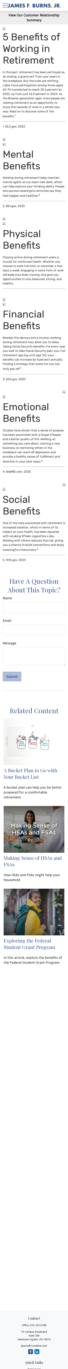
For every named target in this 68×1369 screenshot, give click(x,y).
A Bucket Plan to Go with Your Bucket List (30, 773)
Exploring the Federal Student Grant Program (29, 943)
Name (7, 598)
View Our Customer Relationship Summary (34, 17)
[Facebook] (30, 1351)
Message (9, 643)
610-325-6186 (38, 1325)
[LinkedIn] (36, 1351)
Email (7, 620)
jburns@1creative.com (34, 1345)
